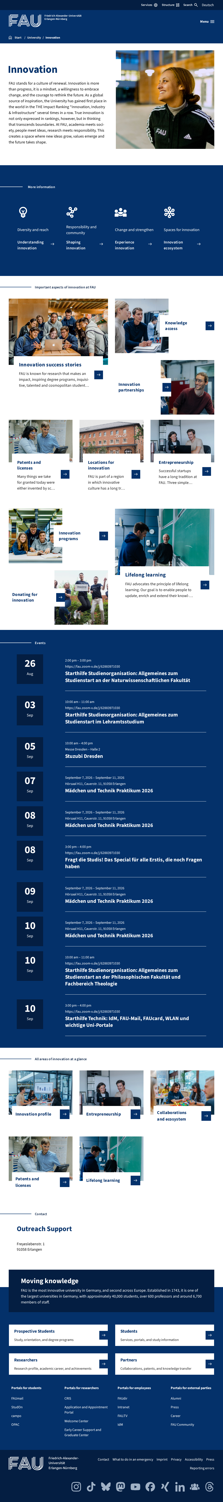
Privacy (176, 1459)
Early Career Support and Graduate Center (82, 1432)
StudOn (17, 1407)
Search (188, 5)
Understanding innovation (30, 244)
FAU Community (182, 1424)
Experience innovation (124, 244)
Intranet (123, 1407)
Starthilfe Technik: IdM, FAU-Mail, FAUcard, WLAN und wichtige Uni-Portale (127, 1022)
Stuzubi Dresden (84, 756)
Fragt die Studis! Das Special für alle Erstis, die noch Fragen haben (133, 863)
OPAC (15, 1424)
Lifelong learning (103, 1180)
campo (16, 1416)
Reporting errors (202, 1468)
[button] (58, 1335)
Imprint (162, 1459)
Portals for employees (134, 1388)
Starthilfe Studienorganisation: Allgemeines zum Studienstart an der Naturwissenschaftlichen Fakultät (127, 677)
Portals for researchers (81, 1388)
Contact (103, 1459)
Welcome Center (76, 1421)
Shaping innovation (75, 244)
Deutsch (208, 5)
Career (176, 1416)
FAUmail (17, 1398)
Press (175, 1407)
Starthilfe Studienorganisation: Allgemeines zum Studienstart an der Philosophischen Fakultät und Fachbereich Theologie (123, 977)
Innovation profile (33, 1114)
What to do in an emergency (133, 1459)
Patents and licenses (27, 1182)
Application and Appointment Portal (86, 1410)
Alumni (176, 1398)
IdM (120, 1424)
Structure (168, 5)
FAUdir (122, 1398)
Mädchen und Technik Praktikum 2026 (109, 790)
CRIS (67, 1398)
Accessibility (194, 1459)
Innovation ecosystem (173, 244)
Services (146, 5)
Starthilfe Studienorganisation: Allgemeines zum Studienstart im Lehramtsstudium (121, 718)
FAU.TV (122, 1416)
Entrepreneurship (103, 1114)
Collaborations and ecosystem (171, 1116)
